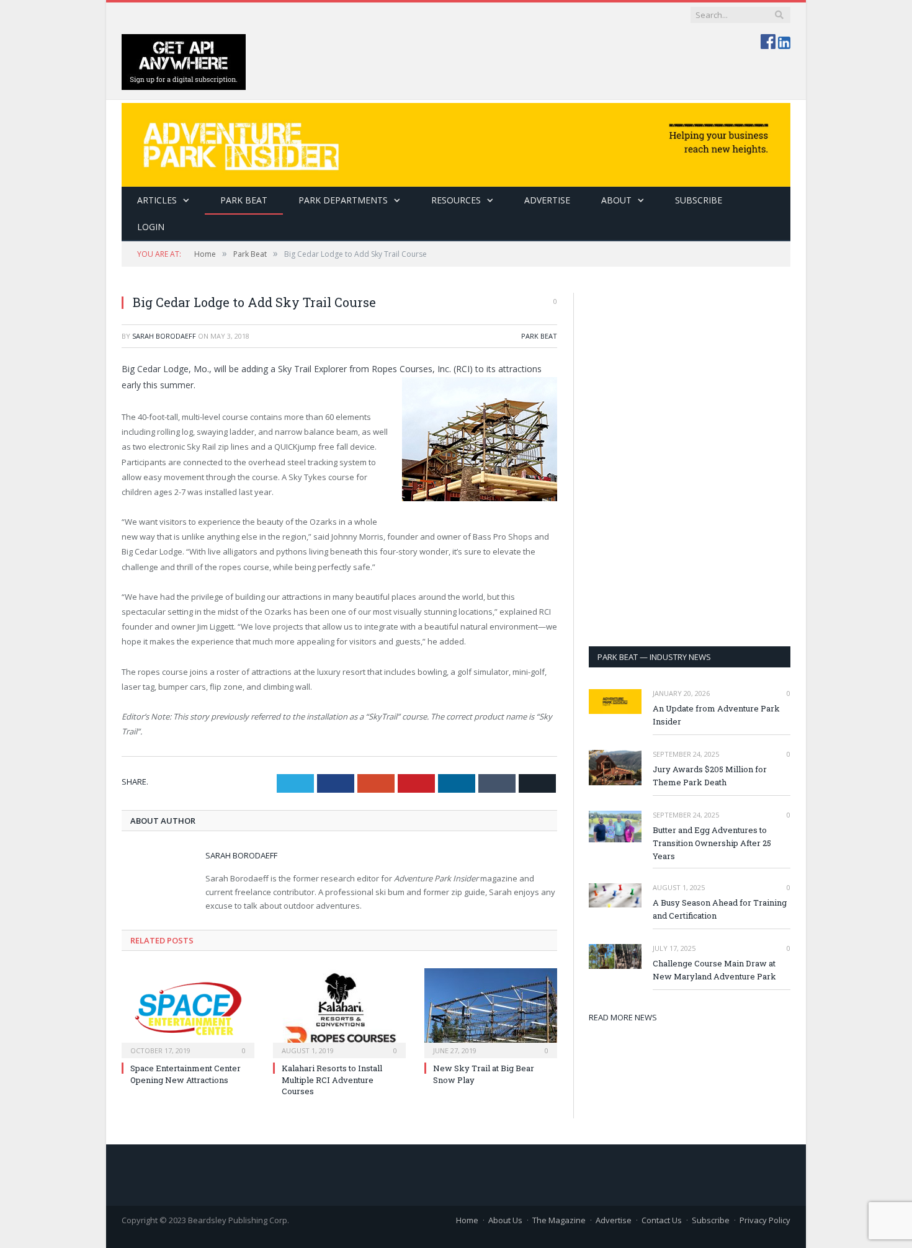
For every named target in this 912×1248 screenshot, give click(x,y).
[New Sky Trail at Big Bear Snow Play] (490, 1011)
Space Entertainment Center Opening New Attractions (185, 1074)
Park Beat (243, 200)
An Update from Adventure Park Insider (716, 715)
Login (150, 227)
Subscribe (711, 1220)
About (616, 200)
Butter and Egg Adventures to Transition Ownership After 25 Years (712, 843)
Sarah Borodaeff (164, 336)
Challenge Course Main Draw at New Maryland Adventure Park (714, 970)
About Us (505, 1220)
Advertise (547, 200)
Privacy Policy (765, 1220)
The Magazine (559, 1220)
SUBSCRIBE (698, 200)
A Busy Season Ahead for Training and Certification (720, 909)
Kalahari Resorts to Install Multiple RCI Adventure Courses (332, 1079)
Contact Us (662, 1220)
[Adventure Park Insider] (456, 142)
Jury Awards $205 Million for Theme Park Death (710, 776)
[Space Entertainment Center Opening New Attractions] (188, 1011)
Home (467, 1220)
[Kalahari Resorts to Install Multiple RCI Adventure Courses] (339, 1011)
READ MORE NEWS (623, 1017)
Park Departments (343, 200)
